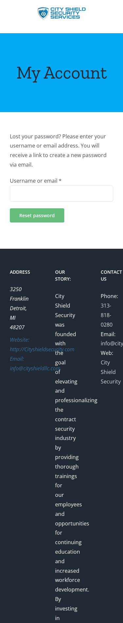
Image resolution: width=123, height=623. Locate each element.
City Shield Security (111, 372)
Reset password (37, 215)
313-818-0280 (107, 315)
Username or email (36, 180)
